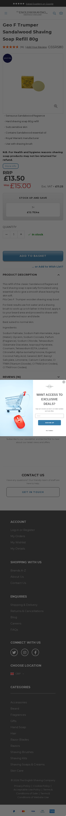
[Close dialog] (64, 382)
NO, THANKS (49, 430)
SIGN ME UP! (49, 423)
